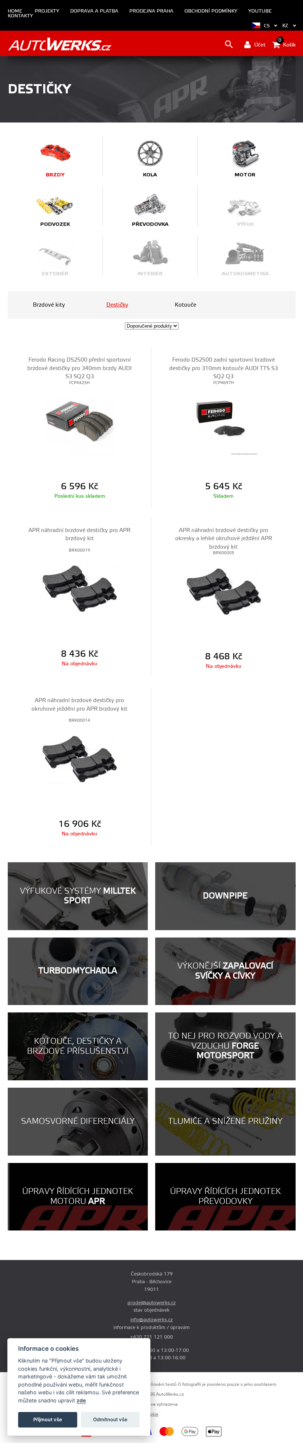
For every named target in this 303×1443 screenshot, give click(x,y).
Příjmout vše (47, 1419)
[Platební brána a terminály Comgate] (102, 1436)
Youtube (260, 11)
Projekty (47, 11)
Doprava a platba (94, 11)
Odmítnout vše (110, 1419)
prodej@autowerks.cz (151, 1303)
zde (81, 1400)
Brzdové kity (49, 304)
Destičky (117, 304)
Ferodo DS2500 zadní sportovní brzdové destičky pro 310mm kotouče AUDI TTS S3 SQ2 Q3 (223, 368)
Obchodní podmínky (210, 11)
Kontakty (20, 16)
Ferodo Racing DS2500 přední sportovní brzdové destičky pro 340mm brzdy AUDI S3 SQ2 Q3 (79, 368)
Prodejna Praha (151, 11)
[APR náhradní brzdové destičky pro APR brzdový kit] (79, 588)
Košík (287, 44)
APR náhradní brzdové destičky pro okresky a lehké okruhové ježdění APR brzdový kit (223, 538)
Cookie (152, 1414)
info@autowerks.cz (151, 1320)
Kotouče (185, 304)
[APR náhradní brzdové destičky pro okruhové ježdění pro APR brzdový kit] (79, 758)
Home (15, 11)
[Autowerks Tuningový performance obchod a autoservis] (60, 44)
